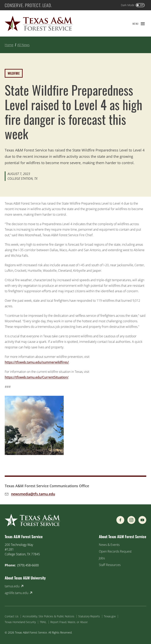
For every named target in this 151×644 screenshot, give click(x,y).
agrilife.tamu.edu (16, 593)
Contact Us (11, 616)
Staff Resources (110, 565)
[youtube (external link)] (142, 520)
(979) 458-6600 (28, 565)
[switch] (133, 5)
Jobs (102, 558)
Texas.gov (110, 616)
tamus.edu (12, 586)
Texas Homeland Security (20, 622)
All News (23, 45)
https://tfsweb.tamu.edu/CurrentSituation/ (36, 377)
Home (9, 45)
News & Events (109, 544)
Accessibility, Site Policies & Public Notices (48, 616)
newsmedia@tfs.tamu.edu (33, 494)
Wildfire (14, 73)
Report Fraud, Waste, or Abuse (69, 622)
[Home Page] (39, 23)
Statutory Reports (89, 616)
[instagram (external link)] (131, 520)
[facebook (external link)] (120, 520)
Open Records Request (115, 551)
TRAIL (43, 622)
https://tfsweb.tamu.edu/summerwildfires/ (37, 362)
